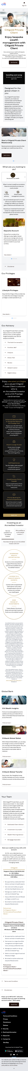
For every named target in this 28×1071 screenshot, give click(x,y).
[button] (11, 258)
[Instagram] (11, 1055)
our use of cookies (12, 1065)
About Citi (6, 1035)
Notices (5, 1025)
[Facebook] (17, 1055)
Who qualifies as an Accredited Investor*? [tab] (20, 532)
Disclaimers (7, 1022)
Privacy (5, 1019)
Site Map (6, 1042)
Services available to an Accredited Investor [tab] (8, 533)
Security (5, 1029)
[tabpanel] (14, 226)
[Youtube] (14, 1055)
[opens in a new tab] (4, 4)
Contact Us (6, 1039)
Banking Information (9, 1032)
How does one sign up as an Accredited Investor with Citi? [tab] (14, 542)
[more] (3, 10)
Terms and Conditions (10, 1016)
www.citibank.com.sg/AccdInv (13, 680)
